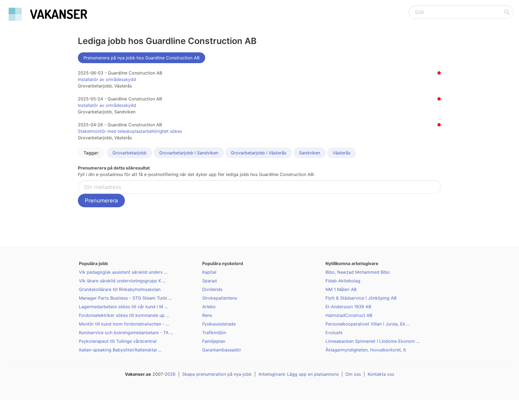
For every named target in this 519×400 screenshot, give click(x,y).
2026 (170, 374)
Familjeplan (213, 341)
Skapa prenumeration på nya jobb (217, 374)
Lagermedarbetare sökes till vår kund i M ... (123, 306)
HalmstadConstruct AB (348, 315)
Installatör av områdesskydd (107, 79)
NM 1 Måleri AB (341, 289)
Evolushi (333, 332)
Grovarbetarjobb (129, 152)
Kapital (209, 272)
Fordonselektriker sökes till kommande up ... (124, 315)
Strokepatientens (219, 298)
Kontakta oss (381, 374)
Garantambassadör (221, 349)
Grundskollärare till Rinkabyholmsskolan (120, 289)
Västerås (341, 152)
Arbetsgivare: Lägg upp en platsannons (298, 374)
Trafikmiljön (214, 332)
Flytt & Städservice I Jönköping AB (361, 298)
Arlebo (209, 306)
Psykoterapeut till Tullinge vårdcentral (118, 341)
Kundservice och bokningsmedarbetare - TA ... (126, 332)
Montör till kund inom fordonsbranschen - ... (124, 324)
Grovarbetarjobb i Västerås (258, 152)
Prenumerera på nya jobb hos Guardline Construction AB (141, 57)
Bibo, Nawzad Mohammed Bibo (357, 272)
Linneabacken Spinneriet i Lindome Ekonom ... (372, 341)
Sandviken (309, 152)
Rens (207, 315)
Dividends (212, 289)
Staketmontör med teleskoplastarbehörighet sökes (130, 131)
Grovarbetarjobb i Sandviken (188, 152)
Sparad (209, 280)
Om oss (353, 374)
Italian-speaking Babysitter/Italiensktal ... (120, 349)
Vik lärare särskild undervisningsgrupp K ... (122, 280)
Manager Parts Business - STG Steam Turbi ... (125, 298)
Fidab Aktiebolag (342, 280)
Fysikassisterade (219, 324)
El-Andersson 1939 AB (348, 306)
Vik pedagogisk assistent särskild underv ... (123, 272)
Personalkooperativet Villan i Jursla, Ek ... (367, 324)
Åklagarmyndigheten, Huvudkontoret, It (365, 349)
